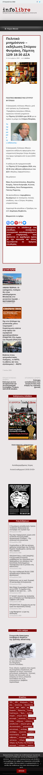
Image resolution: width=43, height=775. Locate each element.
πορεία (30, 737)
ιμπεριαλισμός (27, 726)
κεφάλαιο (31, 732)
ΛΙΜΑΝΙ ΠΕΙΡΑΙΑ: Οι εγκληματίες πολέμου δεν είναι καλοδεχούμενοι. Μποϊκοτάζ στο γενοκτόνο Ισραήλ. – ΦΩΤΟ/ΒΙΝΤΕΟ (11, 294)
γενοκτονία (22, 718)
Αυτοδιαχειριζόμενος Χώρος (22, 465)
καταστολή (22, 732)
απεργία (12, 716)
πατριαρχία (22, 737)
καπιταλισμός (13, 729)
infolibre (27, 58)
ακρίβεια (29, 713)
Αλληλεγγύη (24, 702)
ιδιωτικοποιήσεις (15, 726)
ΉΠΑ (11, 702)
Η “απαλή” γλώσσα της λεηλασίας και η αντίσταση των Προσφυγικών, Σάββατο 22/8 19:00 (22, 597)
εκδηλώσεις (29, 721)
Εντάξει (21, 771)
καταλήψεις (13, 732)
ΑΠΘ (16, 702)
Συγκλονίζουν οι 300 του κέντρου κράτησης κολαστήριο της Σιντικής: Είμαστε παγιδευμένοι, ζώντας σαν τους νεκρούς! (22, 548)
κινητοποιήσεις (14, 734)
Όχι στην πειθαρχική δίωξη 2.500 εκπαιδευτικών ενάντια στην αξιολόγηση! (21, 573)
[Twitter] (40, 2)
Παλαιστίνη (21, 710)
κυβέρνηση (13, 737)
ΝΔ (28, 707)
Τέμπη (22, 713)
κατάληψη (24, 729)
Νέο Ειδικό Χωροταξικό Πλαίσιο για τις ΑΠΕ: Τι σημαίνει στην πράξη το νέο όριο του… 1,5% (21, 589)
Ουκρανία (12, 710)
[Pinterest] (16, 221)
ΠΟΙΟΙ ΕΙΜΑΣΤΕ (17, 445)
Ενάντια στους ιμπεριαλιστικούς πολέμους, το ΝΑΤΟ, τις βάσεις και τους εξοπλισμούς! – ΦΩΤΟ (12, 359)
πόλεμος (22, 740)
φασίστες (31, 745)
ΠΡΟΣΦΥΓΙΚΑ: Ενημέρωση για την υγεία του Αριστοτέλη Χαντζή (22, 605)
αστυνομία (12, 718)
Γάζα (31, 702)
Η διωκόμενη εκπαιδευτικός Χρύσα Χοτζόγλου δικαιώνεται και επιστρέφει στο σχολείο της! (22, 528)
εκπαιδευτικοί (13, 724)
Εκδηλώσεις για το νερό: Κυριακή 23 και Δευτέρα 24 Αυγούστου (21, 581)
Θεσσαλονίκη (28, 705)
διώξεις (11, 721)
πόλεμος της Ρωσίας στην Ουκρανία (21, 743)
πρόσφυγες (13, 740)
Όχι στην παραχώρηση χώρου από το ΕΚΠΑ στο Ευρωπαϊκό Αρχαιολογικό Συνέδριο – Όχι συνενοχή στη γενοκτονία (22, 537)
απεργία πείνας (22, 716)
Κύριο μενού (12, 29)
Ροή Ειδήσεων (22, 521)
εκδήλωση (19, 721)
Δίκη (10, 705)
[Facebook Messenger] (24, 221)
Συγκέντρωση (13, 713)
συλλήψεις (22, 745)
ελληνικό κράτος (26, 724)
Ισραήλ (11, 707)
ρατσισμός (12, 745)
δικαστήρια (31, 718)
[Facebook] (37, 2)
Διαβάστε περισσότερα (18, 681)
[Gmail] (20, 221)
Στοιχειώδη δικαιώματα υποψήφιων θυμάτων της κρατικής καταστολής (19, 637)
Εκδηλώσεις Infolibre (22, 396)
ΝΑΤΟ (23, 707)
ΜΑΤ (17, 707)
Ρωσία (29, 710)
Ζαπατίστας (18, 705)
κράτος (24, 734)
